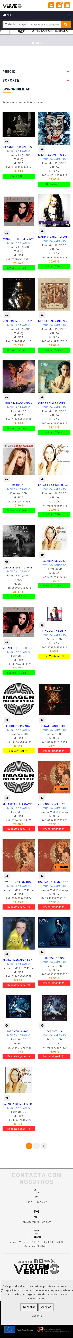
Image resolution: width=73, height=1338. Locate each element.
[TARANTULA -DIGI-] (18, 1008)
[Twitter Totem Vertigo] (41, 1261)
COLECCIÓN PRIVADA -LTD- (19, 726)
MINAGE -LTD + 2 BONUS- (19, 648)
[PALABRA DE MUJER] (54, 537)
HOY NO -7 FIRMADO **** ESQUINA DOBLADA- (54, 882)
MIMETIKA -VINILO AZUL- (54, 155)
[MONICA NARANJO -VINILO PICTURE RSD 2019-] (54, 210)
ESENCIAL (18, 485)
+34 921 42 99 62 (36, 1202)
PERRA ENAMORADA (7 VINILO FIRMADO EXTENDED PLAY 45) (19, 960)
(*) (25, 176)
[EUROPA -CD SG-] (54, 932)
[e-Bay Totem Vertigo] (47, 1261)
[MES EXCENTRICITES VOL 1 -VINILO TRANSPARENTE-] (19, 294)
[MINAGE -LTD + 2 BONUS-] (18, 622)
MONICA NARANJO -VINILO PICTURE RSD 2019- (54, 237)
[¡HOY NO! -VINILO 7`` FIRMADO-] (54, 777)
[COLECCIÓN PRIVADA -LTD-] (19, 699)
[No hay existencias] (42, 625)
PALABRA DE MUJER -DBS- (19, 1104)
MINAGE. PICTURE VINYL (18, 239)
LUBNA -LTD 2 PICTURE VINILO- (19, 567)
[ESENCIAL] (19, 458)
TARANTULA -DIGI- (19, 1031)
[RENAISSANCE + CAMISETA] (19, 777)
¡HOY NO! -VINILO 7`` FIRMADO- (54, 804)
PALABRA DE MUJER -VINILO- (54, 485)
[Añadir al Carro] (7, 141)
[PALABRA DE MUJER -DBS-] (18, 1079)
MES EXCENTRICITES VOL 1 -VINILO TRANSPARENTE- (19, 321)
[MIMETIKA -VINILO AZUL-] (54, 128)
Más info (37, 1315)
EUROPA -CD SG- (54, 958)
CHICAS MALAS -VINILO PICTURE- (54, 403)
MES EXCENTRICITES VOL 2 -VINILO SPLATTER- (54, 321)
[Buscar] (66, 24)
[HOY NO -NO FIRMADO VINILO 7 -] (19, 855)
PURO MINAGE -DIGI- (18, 403)
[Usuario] (51, 5)
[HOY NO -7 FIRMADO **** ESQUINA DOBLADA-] (54, 855)
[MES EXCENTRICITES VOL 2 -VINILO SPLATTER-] (54, 294)
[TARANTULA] (54, 1008)
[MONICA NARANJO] (54, 613)
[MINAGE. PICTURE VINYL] (19, 211)
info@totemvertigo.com (36, 1222)
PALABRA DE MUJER (54, 560)
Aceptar (46, 1307)
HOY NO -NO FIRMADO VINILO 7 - (19, 882)
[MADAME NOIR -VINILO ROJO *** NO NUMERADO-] (19, 124)
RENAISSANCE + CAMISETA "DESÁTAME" (19, 804)
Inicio (36, 43)
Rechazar (29, 1307)
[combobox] (15, 24)
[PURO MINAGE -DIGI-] (19, 376)
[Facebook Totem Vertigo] (36, 1261)
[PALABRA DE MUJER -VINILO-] (54, 458)
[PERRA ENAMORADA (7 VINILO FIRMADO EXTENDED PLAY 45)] (19, 933)
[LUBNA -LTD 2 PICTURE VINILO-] (19, 540)
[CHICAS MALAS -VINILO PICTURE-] (54, 376)
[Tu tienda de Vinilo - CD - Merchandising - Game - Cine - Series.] (12, 5)
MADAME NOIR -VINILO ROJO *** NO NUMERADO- (19, 147)
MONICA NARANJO (18, 151)
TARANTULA (54, 1031)
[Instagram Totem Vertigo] (53, 1261)
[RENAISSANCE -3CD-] (54, 699)
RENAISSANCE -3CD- (54, 726)
